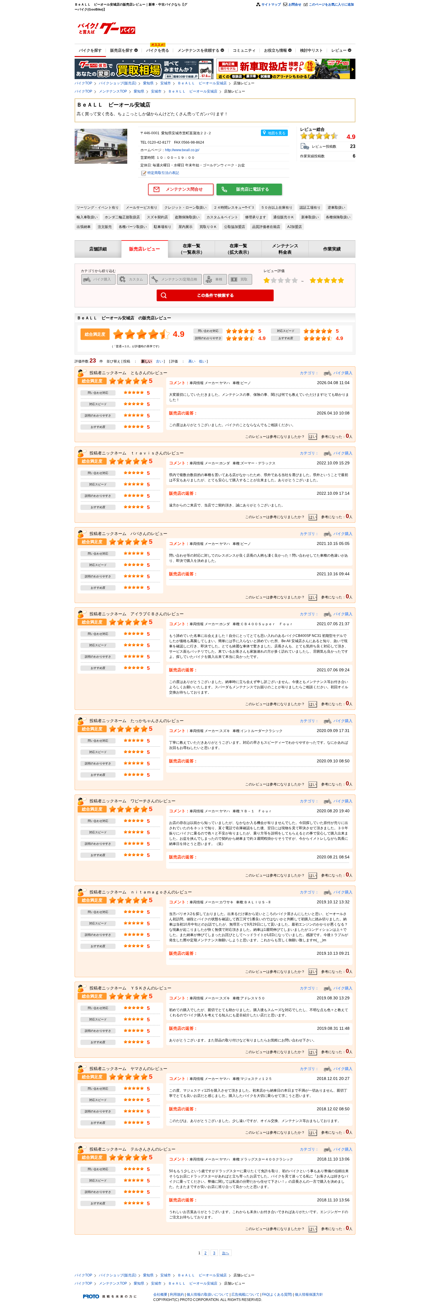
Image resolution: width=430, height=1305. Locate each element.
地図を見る (276, 133)
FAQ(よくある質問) (277, 1294)
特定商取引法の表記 (163, 173)
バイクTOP (83, 83)
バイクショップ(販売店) (117, 83)
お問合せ (294, 4)
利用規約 (177, 1294)
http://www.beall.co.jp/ (182, 150)
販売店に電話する (252, 189)
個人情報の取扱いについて (208, 1294)
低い (202, 361)
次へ (225, 1253)
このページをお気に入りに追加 (331, 4)
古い (159, 361)
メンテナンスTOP (113, 91)
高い (191, 361)
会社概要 (160, 1294)
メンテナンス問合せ (184, 189)
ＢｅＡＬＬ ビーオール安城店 (202, 83)
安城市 (165, 83)
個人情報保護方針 (309, 1294)
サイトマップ (271, 4)
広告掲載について (245, 1294)
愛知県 (148, 83)
